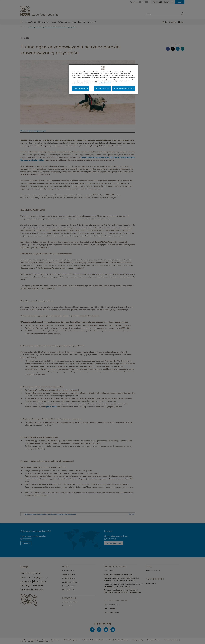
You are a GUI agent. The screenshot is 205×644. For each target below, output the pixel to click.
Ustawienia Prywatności (80, 88)
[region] (103, 79)
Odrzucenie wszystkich (102, 88)
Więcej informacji (106, 82)
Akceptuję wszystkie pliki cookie (123, 88)
